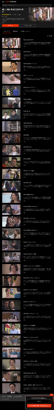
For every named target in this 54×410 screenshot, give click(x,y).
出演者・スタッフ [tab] (25, 31)
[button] (10, 25)
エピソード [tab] (7, 31)
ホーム (4, 396)
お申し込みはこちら (39, 405)
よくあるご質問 (18, 396)
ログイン (39, 401)
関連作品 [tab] (15, 31)
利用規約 (9, 396)
